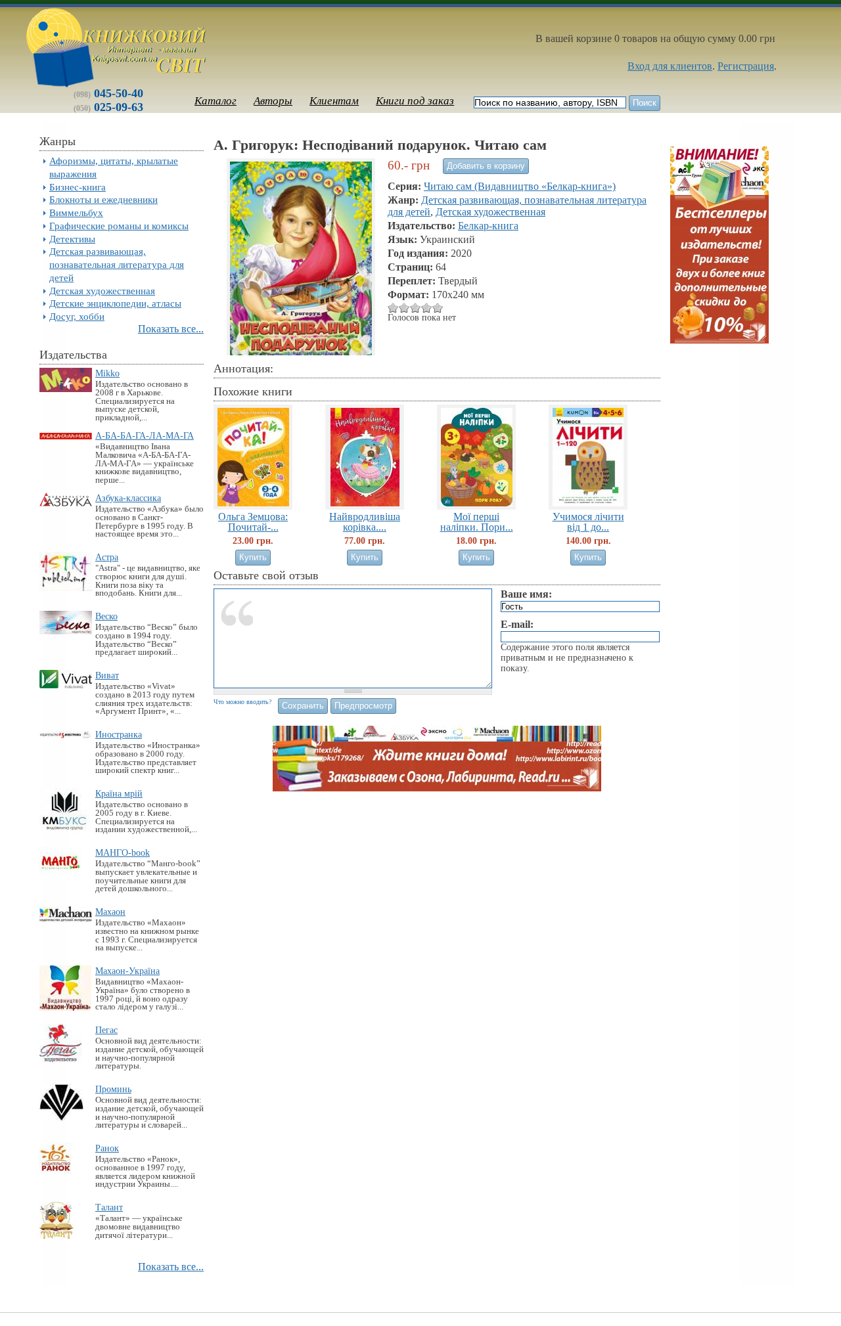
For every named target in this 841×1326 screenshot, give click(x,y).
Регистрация (745, 66)
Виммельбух (76, 212)
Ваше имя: (526, 594)
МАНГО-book (122, 852)
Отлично (426, 308)
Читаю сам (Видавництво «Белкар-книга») (520, 186)
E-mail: (517, 624)
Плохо (393, 308)
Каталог (215, 101)
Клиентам (334, 101)
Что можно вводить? (242, 701)
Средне (404, 308)
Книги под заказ (415, 101)
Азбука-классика (128, 498)
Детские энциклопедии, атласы (115, 303)
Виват (107, 675)
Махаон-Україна (127, 970)
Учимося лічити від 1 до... (588, 521)
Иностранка (118, 734)
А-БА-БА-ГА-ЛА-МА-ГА (144, 435)
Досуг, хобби (76, 316)
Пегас (106, 1030)
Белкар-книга (488, 225)
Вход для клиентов (669, 66)
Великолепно (437, 308)
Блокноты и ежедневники (103, 199)
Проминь (113, 1089)
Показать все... (171, 328)
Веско (106, 616)
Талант (109, 1207)
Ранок (107, 1148)
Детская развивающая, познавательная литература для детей (116, 264)
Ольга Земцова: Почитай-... (253, 521)
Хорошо (415, 308)
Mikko (107, 373)
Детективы (72, 238)
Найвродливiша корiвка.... (364, 521)
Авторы (273, 101)
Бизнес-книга (77, 186)
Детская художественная (102, 290)
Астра (106, 557)
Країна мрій (119, 793)
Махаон (110, 911)
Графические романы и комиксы (119, 225)
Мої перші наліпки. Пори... (476, 521)
